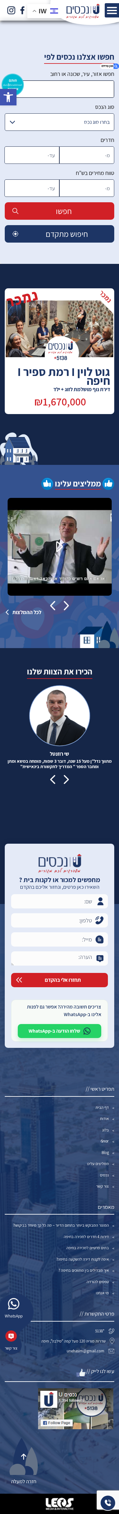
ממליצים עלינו (98, 1163)
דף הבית (102, 1107)
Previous (66, 605)
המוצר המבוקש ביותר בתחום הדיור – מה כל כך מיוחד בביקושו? (61, 1225)
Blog (105, 1152)
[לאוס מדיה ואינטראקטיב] (60, 1504)
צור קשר (102, 1186)
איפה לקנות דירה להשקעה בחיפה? (82, 1259)
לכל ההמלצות (26, 612)
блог (105, 1141)
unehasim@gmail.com (85, 1351)
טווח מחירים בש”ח (95, 173)
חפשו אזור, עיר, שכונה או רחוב (82, 74)
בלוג (105, 1130)
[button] (8, 97)
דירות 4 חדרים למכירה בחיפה (86, 1236)
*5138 (99, 1331)
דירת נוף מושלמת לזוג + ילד (63, 380)
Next (53, 605)
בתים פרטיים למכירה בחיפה (87, 1247)
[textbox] (59, 89)
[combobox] (59, 89)
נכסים (104, 1175)
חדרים (107, 140)
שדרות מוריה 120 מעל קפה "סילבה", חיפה (73, 1341)
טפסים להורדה (98, 1281)
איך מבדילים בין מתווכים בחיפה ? (83, 1270)
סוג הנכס (104, 107)
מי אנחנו (102, 1293)
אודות (104, 1118)
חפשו (64, 211)
